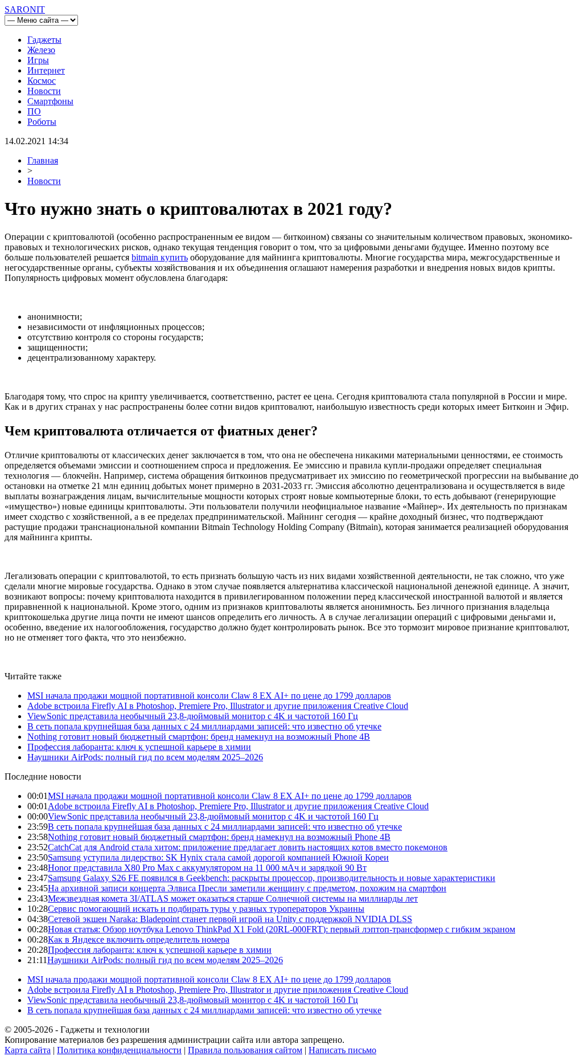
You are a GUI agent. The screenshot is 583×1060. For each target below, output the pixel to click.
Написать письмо (342, 1050)
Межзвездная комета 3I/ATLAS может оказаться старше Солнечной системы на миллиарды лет (233, 898)
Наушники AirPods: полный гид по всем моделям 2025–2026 (145, 757)
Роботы (41, 122)
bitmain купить (160, 257)
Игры (38, 60)
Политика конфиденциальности (119, 1050)
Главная (42, 160)
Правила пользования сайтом (245, 1050)
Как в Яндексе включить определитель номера (138, 939)
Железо (41, 50)
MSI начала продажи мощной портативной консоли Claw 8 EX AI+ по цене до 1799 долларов (209, 695)
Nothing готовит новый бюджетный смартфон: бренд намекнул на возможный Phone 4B (198, 736)
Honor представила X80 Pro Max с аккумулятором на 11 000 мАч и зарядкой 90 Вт (207, 868)
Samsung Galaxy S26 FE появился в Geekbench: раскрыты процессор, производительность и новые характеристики (271, 878)
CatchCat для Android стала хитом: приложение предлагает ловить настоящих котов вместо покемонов (247, 847)
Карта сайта (28, 1050)
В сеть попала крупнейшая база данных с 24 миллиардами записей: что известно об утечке (204, 726)
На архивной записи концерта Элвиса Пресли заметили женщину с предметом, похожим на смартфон (247, 888)
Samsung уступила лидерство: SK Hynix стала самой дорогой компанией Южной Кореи (218, 857)
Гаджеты (44, 39)
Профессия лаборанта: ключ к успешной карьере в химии (139, 747)
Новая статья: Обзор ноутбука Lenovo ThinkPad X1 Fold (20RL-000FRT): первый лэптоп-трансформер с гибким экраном (281, 929)
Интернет (46, 70)
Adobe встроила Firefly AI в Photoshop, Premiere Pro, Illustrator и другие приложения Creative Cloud (217, 706)
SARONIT (25, 9)
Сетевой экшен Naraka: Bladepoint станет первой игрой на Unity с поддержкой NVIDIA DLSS (230, 919)
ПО (34, 111)
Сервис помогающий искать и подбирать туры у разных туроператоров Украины (206, 909)
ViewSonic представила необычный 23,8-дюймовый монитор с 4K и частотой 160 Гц (192, 716)
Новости (44, 91)
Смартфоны (50, 101)
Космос (41, 80)
